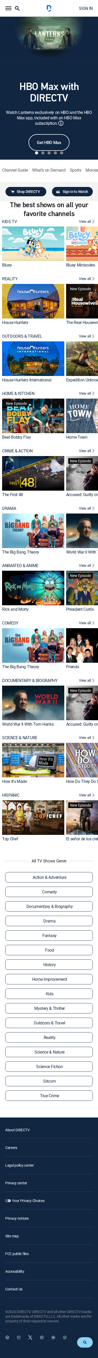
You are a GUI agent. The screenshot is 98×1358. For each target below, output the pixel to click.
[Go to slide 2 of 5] (42, 152)
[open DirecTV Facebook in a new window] (19, 1337)
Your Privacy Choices (28, 1200)
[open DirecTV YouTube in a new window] (53, 1337)
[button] (8, 8)
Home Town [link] (77, 437)
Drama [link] (49, 921)
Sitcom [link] (49, 1081)
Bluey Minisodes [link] (80, 265)
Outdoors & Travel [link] (49, 1023)
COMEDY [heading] (10, 623)
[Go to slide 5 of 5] (61, 152)
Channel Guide (15, 170)
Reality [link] (50, 1037)
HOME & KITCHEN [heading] (18, 393)
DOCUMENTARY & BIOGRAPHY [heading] (30, 680)
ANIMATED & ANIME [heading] (20, 565)
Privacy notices (17, 1218)
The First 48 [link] (12, 494)
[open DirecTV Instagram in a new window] (42, 1337)
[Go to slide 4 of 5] (55, 152)
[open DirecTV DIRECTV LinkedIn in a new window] (7, 1337)
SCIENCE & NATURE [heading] (19, 737)
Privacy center (16, 1182)
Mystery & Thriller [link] (49, 1008)
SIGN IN (86, 8)
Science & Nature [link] (49, 1052)
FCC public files (17, 1253)
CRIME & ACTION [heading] (17, 451)
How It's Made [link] (14, 781)
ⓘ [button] (61, 123)
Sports (75, 170)
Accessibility (14, 1271)
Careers (11, 1147)
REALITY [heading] (10, 279)
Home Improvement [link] (49, 979)
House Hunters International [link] (26, 380)
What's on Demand (49, 170)
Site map (12, 1235)
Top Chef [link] (10, 839)
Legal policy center (19, 1165)
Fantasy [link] (49, 935)
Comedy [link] (49, 892)
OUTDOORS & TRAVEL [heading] (22, 336)
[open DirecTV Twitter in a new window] (30, 1337)
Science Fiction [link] (49, 1066)
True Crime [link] (49, 1096)
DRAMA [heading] (9, 508)
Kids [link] (50, 994)
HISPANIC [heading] (10, 795)
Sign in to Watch (75, 191)
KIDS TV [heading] (9, 221)
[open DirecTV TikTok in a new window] (65, 1337)
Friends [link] (72, 667)
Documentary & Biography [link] (49, 906)
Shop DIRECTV (28, 191)
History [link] (49, 964)
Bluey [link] (7, 265)
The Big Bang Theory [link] (20, 552)
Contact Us (13, 1288)
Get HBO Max (49, 142)
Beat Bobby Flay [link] (16, 437)
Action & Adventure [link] (49, 877)
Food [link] (49, 950)
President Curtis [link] (80, 609)
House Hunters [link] (15, 322)
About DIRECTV (17, 1129)
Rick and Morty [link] (15, 609)
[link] (33, 243)
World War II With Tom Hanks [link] (28, 724)
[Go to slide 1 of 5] (36, 152)
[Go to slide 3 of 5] (49, 152)
